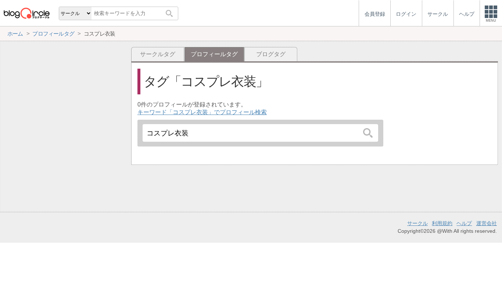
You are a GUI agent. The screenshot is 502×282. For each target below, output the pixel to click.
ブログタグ (271, 54)
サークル (417, 223)
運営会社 (486, 223)
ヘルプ (464, 223)
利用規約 (442, 223)
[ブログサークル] (26, 13)
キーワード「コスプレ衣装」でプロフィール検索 (202, 112)
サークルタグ (157, 54)
